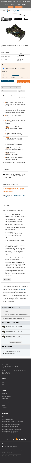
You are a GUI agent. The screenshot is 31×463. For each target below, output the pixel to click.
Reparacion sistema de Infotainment (10, 426)
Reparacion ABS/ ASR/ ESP (8, 418)
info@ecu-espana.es (10, 353)
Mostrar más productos (15, 342)
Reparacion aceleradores (7, 419)
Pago (3, 384)
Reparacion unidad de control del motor (11, 424)
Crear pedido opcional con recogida (23, 81)
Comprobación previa (7, 80)
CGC (3, 386)
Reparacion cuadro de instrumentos (10, 431)
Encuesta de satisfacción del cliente (10, 432)
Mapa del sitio (5, 398)
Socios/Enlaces (5, 409)
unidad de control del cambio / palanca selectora (16, 314)
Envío (3, 382)
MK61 (3, 423)
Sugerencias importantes (9, 91)
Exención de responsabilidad (8, 395)
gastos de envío (15, 75)
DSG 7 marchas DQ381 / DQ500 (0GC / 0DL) (15, 318)
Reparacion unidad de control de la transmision (12, 421)
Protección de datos (6, 396)
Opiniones (21, 91)
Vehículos (17, 87)
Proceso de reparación (7, 381)
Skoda (6, 311)
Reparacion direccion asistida (8, 428)
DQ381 (3, 416)
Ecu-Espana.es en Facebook (10, 446)
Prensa (3, 405)
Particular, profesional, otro (11, 68)
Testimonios (4, 407)
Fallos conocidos (7, 87)
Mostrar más (7, 279)
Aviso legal (4, 393)
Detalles (24, 4)
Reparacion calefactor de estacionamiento (11, 429)
